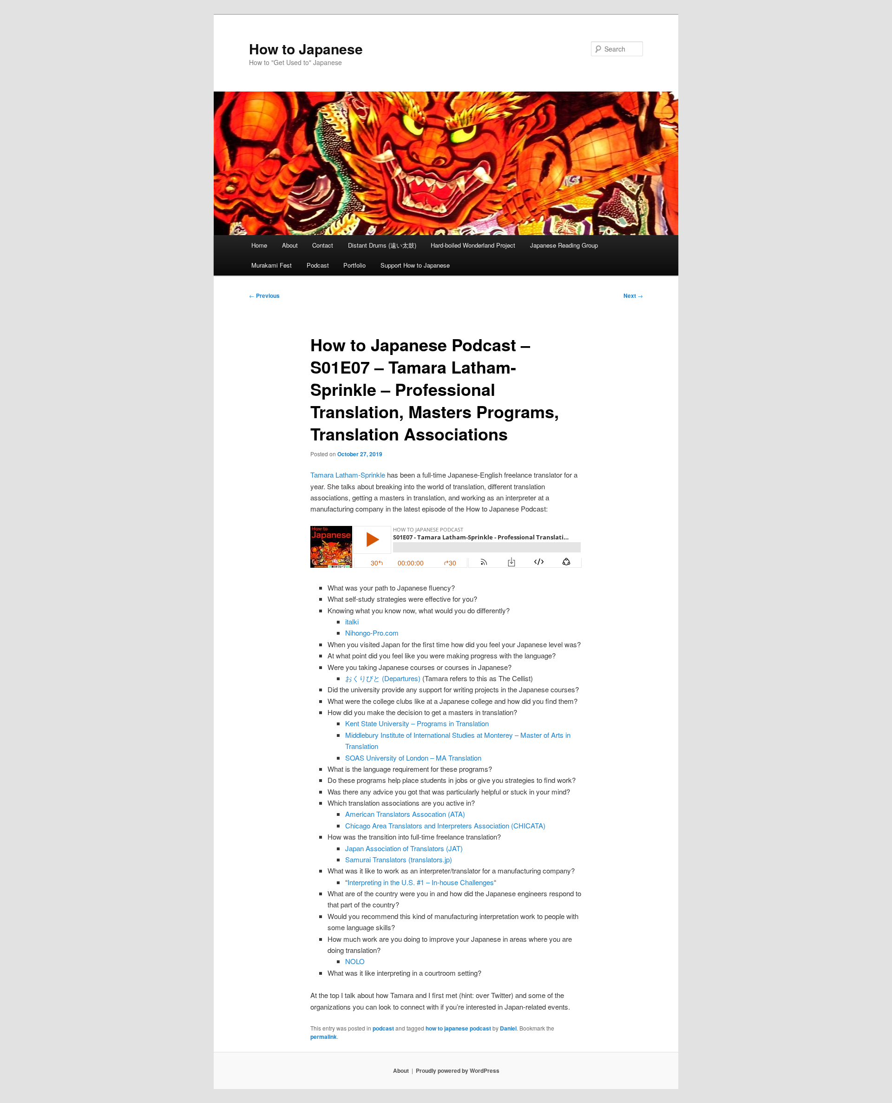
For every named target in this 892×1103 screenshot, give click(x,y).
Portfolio (354, 265)
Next (633, 295)
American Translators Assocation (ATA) (405, 814)
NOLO (355, 961)
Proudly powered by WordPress (457, 1070)
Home (259, 245)
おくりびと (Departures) (382, 678)
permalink (323, 1036)
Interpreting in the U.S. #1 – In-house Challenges (421, 882)
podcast (383, 1028)
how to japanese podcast (458, 1028)
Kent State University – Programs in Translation (417, 723)
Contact (322, 245)
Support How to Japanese (415, 265)
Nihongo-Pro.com (372, 632)
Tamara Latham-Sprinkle (347, 474)
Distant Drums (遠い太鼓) (382, 245)
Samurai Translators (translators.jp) (398, 859)
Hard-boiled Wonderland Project (473, 245)
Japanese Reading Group (564, 245)
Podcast (318, 265)
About (290, 245)
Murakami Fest (271, 265)
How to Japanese (306, 49)
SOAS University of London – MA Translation (413, 757)
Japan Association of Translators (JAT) (404, 848)
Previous (264, 295)
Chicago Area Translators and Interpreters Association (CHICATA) (445, 825)
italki (352, 621)
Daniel (508, 1028)
